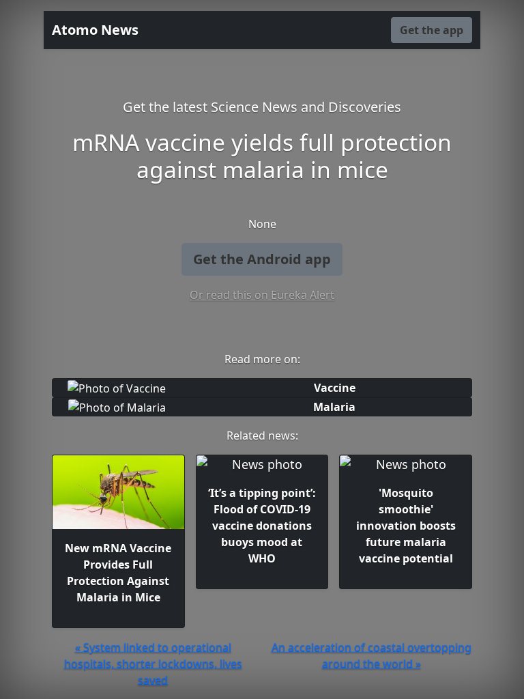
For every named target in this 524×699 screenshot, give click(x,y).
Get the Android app (262, 259)
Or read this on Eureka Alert (262, 294)
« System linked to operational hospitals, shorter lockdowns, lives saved (153, 663)
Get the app (431, 30)
